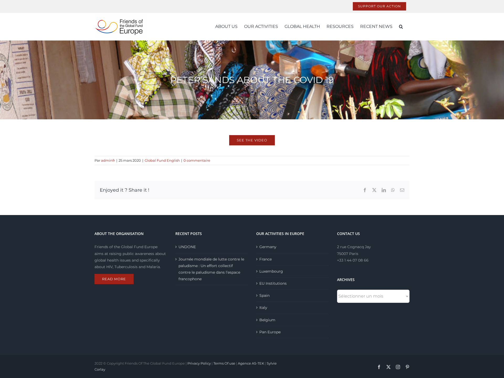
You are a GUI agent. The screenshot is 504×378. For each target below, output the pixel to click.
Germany (267, 246)
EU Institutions (273, 283)
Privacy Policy (199, 363)
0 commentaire (196, 160)
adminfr (108, 160)
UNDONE (187, 246)
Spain (264, 295)
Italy (263, 307)
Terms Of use (224, 363)
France (265, 259)
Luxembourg (271, 271)
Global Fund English (162, 160)
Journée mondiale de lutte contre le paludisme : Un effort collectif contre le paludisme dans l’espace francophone (211, 269)
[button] (401, 26)
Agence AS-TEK (251, 363)
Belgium (267, 320)
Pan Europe (270, 332)
